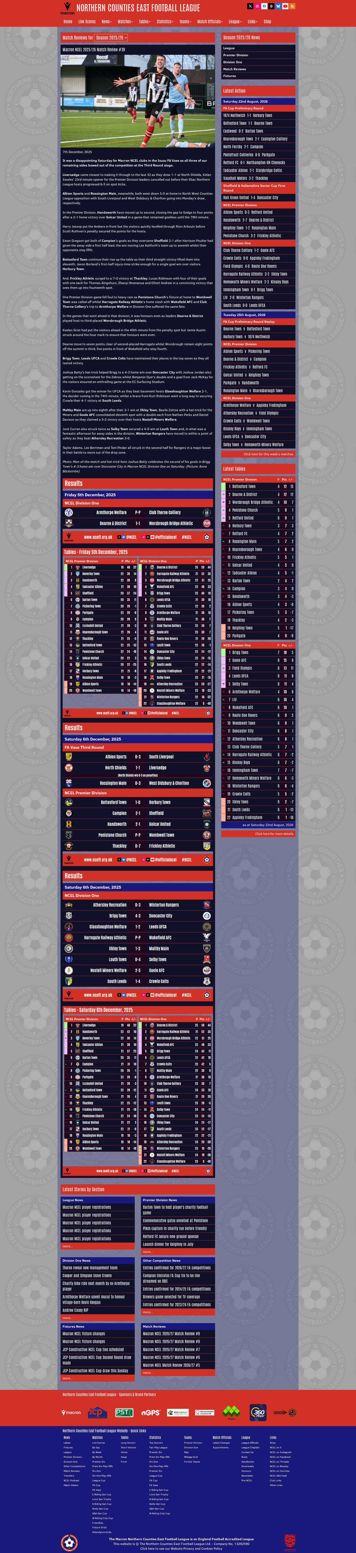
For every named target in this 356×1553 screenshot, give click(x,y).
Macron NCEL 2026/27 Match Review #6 (171, 1357)
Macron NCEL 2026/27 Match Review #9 (171, 1333)
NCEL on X (275, 1447)
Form (124, 1461)
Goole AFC (268, 250)
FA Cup (96, 1485)
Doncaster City (267, 197)
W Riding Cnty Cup (102, 1518)
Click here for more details (274, 833)
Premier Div (98, 1461)
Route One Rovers (264, 266)
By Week (96, 1452)
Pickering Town (259, 351)
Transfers (69, 1475)
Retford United (262, 212)
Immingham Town (236, 290)
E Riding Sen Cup (101, 1494)
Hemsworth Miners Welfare (242, 282)
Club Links (275, 1480)
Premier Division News (160, 1200)
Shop (267, 22)
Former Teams (192, 1461)
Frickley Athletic (269, 236)
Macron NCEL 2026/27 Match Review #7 (171, 1349)
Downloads (247, 1466)
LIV (225, 297)
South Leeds (232, 305)
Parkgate (268, 155)
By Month (97, 1457)
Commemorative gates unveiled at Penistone (175, 1220)
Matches (124, 22)
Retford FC (230, 162)
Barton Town (254, 131)
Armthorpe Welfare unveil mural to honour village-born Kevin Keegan (94, 1299)
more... (68, 1246)
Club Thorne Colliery (237, 250)
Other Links (276, 1485)
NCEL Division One (237, 243)
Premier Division (235, 55)
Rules (244, 1457)
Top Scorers (156, 1442)
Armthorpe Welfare (237, 405)
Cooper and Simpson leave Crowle (87, 1275)
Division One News (76, 1260)
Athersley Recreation (238, 413)
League (234, 22)
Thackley (261, 178)
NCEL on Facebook (280, 1457)
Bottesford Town (234, 123)
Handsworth (231, 220)
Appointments (220, 1447)
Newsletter (247, 1475)
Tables (144, 22)
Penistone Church (236, 236)
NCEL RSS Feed (278, 1475)
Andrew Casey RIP (75, 1310)
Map (186, 1452)
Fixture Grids (99, 1527)
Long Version (128, 1442)
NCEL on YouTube (279, 1471)
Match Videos (71, 1485)
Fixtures (229, 76)
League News (73, 1200)
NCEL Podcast (71, 1480)
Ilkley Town (279, 274)
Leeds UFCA (257, 305)
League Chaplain (250, 1447)
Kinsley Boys (279, 282)
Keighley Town (233, 228)
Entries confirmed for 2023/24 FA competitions (177, 1304)
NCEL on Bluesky (279, 1466)
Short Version (128, 1447)
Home (68, 22)
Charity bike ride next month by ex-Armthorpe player (96, 1286)
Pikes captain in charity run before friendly (175, 1228)
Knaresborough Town (238, 139)
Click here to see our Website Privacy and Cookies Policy (181, 1548)
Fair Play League (158, 1447)
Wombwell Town (258, 421)
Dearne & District (261, 220)
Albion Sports (233, 212)
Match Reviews (154, 1326)
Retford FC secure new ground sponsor (171, 1236)
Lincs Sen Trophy (101, 1499)
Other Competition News (161, 1260)
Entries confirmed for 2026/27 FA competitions (177, 1268)
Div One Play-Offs (101, 1475)
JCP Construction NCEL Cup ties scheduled (93, 1349)
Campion (256, 147)
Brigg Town (265, 290)
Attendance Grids (101, 1532)
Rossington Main (264, 228)
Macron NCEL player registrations (87, 1207)
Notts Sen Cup (100, 1508)
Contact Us (247, 1452)
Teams (184, 22)
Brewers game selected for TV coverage (171, 1297)
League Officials (250, 1442)
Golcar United (233, 375)
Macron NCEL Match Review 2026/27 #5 (171, 1365)
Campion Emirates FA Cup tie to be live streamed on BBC (171, 1278)
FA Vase (96, 1490)
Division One (232, 62)
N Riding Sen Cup (101, 1504)
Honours (246, 1471)
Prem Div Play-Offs (102, 1466)
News (106, 22)
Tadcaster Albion (235, 170)
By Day (96, 1447)
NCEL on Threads (279, 1461)
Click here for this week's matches (268, 454)
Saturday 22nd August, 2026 (245, 101)
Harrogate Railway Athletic (243, 274)
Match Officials (209, 22)
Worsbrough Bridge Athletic (252, 502)
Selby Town (231, 444)
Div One (96, 1471)
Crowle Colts (232, 258)
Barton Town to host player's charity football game (175, 1210)
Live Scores (87, 22)
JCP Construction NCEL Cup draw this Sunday (95, 1371)
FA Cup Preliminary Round (243, 108)
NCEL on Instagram (281, 1452)
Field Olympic (233, 266)
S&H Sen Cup (99, 1513)
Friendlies (97, 1523)
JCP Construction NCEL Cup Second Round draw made (97, 1360)
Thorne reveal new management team (90, 1268)
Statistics (164, 22)
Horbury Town (262, 115)
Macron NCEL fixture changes (84, 1333)
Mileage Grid (191, 1457)
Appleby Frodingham (265, 258)
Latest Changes (221, 1442)
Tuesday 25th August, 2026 (244, 314)
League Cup (98, 1480)
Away (124, 1457)
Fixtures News (73, 1326)
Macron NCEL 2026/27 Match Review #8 (171, 1341)
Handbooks (247, 1461)
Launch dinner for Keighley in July (168, 1244)
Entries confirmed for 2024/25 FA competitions (177, 1289)
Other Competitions (74, 1466)
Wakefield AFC (242, 707)
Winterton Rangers (249, 297)
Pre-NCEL (246, 1480)
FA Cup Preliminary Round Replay (249, 321)
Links (251, 22)
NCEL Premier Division (240, 205)
